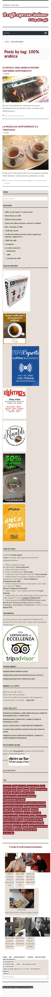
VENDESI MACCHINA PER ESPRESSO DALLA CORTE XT (23, 675)
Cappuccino (7, 809)
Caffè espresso (41, 789)
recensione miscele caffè (12, 823)
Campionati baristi (9, 796)
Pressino (20, 820)
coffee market (19, 957)
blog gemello (18, 751)
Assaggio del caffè (19, 786)
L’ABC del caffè (40, 957)
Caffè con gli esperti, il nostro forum (19, 212)
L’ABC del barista (9, 959)
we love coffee (8, 833)
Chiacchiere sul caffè (13, 215)
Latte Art (27, 813)
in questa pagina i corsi (12, 556)
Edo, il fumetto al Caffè (13, 227)
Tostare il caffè (8, 830)
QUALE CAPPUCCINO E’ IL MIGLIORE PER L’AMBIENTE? (23, 725)
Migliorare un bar (32, 180)
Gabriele (6, 74)
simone (6, 133)
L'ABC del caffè (10, 240)
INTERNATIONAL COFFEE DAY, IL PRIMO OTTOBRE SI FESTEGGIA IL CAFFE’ (22, 720)
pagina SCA (7, 607)
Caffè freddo (16, 793)
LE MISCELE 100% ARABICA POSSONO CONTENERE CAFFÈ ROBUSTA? (20, 69)
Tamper (25, 826)
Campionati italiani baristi (27, 796)
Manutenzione (24, 816)
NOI (10, 957)
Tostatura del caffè (29, 830)
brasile (19, 789)
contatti (6, 974)
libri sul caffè (36, 813)
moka (32, 816)
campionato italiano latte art (13, 806)
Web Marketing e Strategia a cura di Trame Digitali (18, 987)
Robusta (21, 116)
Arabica (16, 116)
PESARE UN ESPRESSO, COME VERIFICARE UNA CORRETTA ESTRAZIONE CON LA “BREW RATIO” (25, 714)
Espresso (34, 809)
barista (42, 786)
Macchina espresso (10, 816)
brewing (26, 789)
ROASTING (39, 823)
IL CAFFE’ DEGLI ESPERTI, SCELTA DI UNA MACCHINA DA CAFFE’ (24, 730)
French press (8, 813)
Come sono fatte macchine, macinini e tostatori (23, 223)
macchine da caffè (14, 258)
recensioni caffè (28, 823)
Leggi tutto (30, 700)
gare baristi (18, 813)
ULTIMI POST (10, 770)
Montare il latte (41, 816)
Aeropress (7, 786)
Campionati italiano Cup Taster (14, 799)
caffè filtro (7, 793)
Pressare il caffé (9, 820)
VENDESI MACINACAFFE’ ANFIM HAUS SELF (19, 679)
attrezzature (11, 251)
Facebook (6, 5)
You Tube (15, 5)
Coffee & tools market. (13, 219)
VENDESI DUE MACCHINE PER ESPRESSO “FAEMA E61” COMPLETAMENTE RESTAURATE (23, 736)
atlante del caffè (32, 786)
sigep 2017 (17, 826)
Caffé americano (28, 793)
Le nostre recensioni (13, 248)
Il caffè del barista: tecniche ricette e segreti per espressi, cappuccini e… (23, 235)
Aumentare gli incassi (20, 180)
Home (7, 42)
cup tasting (26, 809)
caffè (8, 254)
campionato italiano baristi (36, 803)
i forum (30, 957)
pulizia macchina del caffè (33, 820)
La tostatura (9, 244)
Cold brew (16, 809)
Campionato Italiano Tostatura (35, 806)
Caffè (32, 789)
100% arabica (8, 116)
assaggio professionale (31, 598)
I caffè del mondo (11, 230)
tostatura (18, 830)
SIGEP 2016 (7, 826)
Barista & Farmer (9, 789)
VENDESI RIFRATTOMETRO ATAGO (15, 671)
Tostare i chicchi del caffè (38, 826)
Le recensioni (8, 962)
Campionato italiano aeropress (14, 803)
